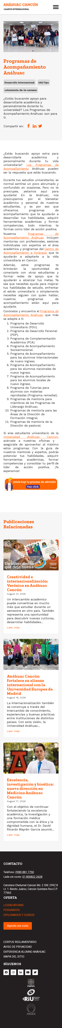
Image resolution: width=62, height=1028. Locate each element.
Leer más (13, 627)
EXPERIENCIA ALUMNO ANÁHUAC (24, 951)
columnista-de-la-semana (20, 90)
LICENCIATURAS (13, 905)
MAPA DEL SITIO (13, 956)
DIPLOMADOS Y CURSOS (18, 915)
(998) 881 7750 (24, 872)
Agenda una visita (17, 925)
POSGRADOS (11, 910)
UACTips (43, 82)
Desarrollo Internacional (19, 82)
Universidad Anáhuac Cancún (30, 437)
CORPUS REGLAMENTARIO (20, 942)
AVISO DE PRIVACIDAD (17, 946)
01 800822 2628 (32, 876)
